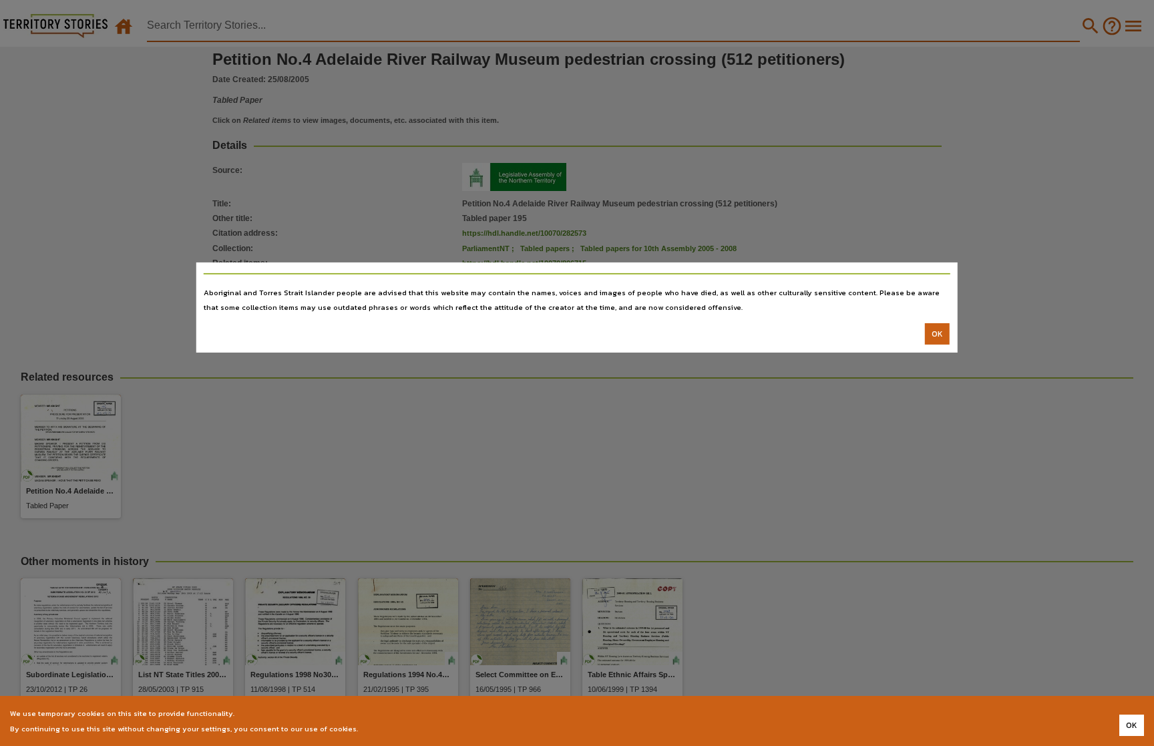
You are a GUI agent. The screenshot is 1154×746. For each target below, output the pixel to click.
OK (937, 334)
